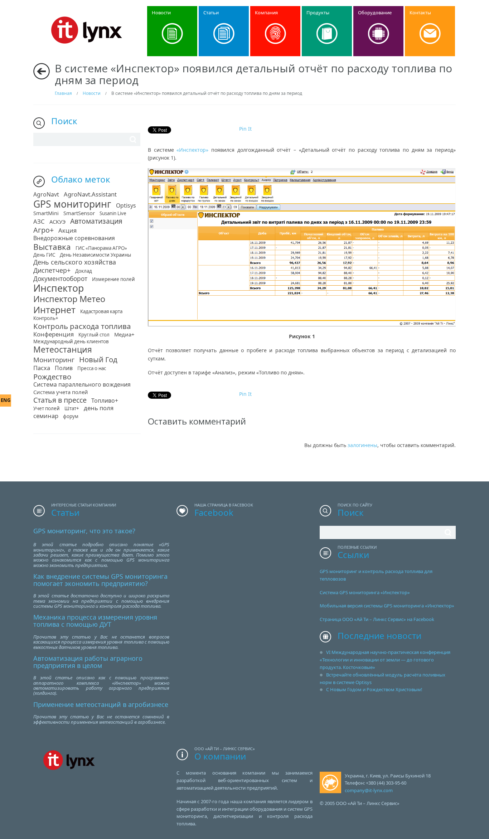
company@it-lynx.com (369, 790)
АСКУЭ (57, 222)
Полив (64, 368)
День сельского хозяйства (74, 262)
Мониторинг (53, 360)
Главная (63, 93)
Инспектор (58, 289)
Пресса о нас (91, 369)
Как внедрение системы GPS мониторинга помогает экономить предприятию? (100, 580)
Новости (92, 93)
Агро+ (43, 231)
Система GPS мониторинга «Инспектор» (365, 592)
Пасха (41, 368)
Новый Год (98, 360)
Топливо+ (104, 401)
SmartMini (46, 213)
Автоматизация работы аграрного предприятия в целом (87, 662)
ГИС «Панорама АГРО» (101, 248)
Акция (67, 231)
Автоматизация (96, 222)
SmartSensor (79, 213)
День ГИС (44, 255)
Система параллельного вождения (82, 385)
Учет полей (46, 409)
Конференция (53, 334)
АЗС (39, 222)
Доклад (83, 271)
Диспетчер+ (52, 271)
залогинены (362, 445)
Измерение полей (113, 279)
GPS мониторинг (72, 204)
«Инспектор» (192, 149)
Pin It (245, 128)
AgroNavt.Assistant (90, 194)
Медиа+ (124, 335)
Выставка (52, 247)
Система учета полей (60, 392)
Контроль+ (45, 318)
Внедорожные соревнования (74, 239)
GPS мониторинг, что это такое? (84, 531)
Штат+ (71, 409)
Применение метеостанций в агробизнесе (100, 704)
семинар (45, 416)
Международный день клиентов (71, 342)
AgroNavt (46, 195)
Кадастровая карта (101, 312)
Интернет (54, 310)
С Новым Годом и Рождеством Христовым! (374, 689)
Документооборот (60, 279)
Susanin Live (113, 214)
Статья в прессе (60, 401)
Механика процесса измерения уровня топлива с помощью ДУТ (95, 621)
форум (70, 417)
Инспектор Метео (69, 300)
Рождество (52, 377)
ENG (5, 400)
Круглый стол (94, 335)
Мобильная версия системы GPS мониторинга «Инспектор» (387, 605)
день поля (98, 408)
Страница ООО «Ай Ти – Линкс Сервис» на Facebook (377, 619)
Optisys (126, 206)
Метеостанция (62, 350)
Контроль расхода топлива (82, 326)
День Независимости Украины (95, 255)
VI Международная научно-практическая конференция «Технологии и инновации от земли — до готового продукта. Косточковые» (385, 659)
